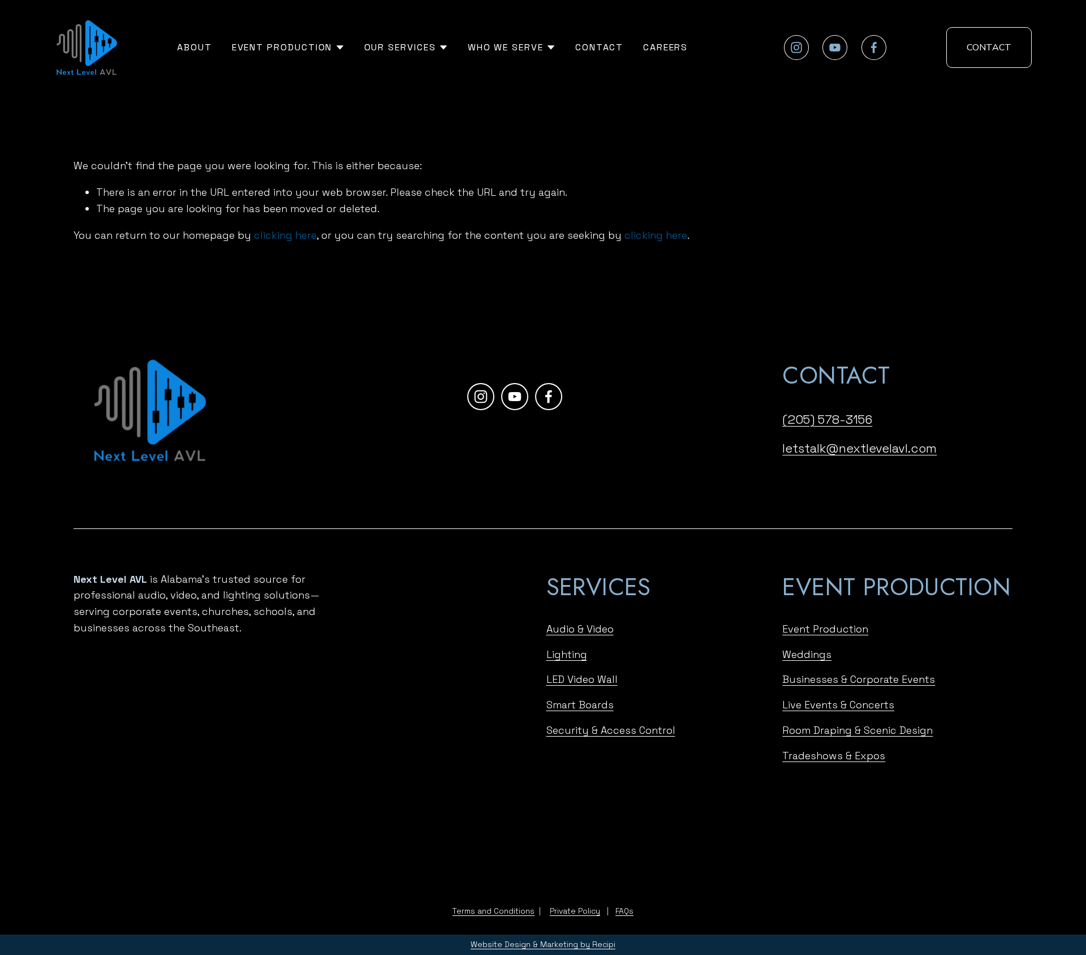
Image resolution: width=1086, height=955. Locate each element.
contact (989, 47)
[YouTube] (834, 47)
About (194, 47)
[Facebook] (873, 47)
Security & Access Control (610, 729)
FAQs (624, 911)
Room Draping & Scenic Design (857, 729)
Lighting (566, 653)
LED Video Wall (582, 679)
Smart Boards (580, 704)
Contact (599, 47)
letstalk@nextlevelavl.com (859, 448)
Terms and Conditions (494, 911)
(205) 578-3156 (827, 419)
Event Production (825, 628)
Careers (665, 47)
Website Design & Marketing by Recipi (543, 944)
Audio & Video (580, 628)
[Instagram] (796, 47)
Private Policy (575, 911)
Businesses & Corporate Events (858, 679)
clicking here (285, 235)
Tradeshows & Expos (833, 755)
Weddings (806, 653)
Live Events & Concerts (838, 704)
